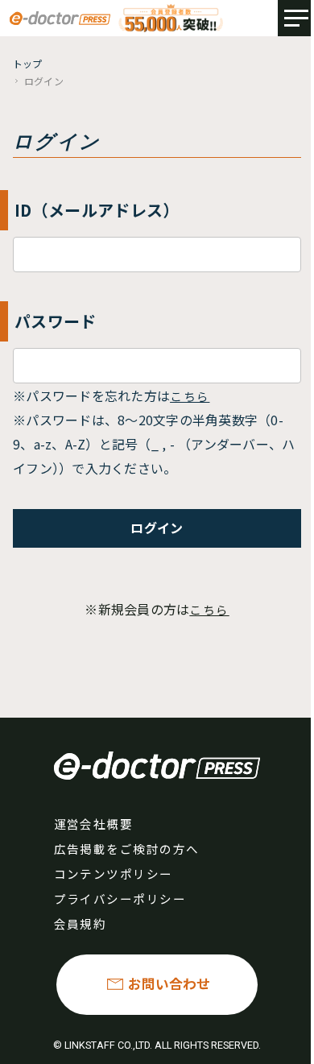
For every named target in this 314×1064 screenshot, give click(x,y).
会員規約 (80, 923)
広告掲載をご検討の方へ (127, 848)
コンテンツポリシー (113, 873)
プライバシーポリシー (120, 898)
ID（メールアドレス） (97, 209)
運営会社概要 (94, 823)
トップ (28, 63)
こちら (189, 395)
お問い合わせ (169, 983)
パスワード (55, 321)
